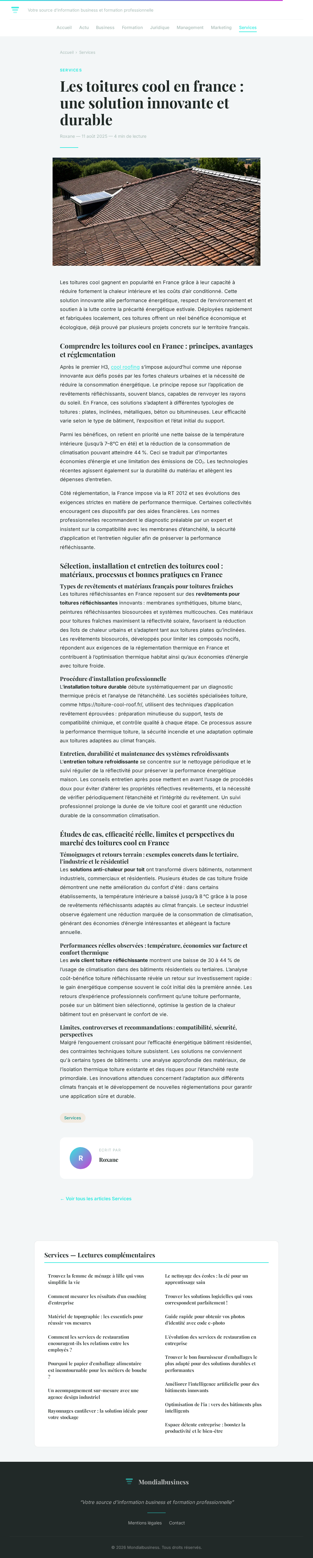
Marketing (221, 27)
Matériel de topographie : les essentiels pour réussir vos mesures (95, 1319)
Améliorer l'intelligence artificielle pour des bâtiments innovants (212, 1387)
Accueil (64, 27)
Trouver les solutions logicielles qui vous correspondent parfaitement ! (208, 1299)
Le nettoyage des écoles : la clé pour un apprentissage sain (206, 1279)
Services (248, 27)
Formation (132, 27)
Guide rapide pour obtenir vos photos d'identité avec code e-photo (205, 1319)
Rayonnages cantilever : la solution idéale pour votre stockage (98, 1414)
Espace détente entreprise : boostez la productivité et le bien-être (205, 1427)
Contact (177, 1522)
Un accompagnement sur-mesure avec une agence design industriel (93, 1393)
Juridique (159, 27)
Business (105, 27)
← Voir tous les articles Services (95, 1198)
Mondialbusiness (163, 1481)
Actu (84, 27)
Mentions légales (145, 1522)
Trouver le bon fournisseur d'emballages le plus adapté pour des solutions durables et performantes (211, 1363)
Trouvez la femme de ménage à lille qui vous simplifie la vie (96, 1279)
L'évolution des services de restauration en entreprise (210, 1340)
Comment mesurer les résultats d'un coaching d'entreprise (97, 1299)
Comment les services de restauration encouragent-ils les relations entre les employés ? (88, 1343)
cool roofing (125, 367)
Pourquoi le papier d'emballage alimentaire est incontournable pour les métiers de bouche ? (97, 1370)
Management (190, 27)
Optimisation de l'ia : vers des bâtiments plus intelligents (213, 1407)
